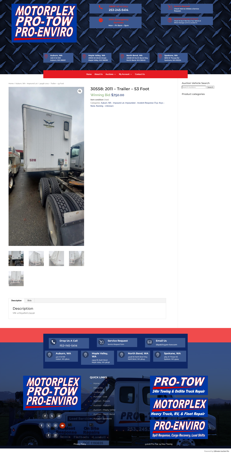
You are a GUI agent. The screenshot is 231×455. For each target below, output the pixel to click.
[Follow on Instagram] (59, 416)
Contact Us (140, 74)
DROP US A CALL (118, 6)
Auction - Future (101, 401)
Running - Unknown (104, 106)
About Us (99, 74)
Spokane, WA (171, 55)
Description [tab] (16, 300)
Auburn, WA (56, 55)
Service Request (182, 6)
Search (210, 87)
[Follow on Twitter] (52, 416)
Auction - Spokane (102, 418)
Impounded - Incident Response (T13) (141, 103)
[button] (79, 91)
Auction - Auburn (102, 405)
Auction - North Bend (104, 414)
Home (89, 74)
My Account (124, 74)
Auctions (109, 74)
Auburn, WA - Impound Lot (27, 83)
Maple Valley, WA (96, 55)
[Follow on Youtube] (62, 425)
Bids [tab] (30, 300)
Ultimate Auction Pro (221, 451)
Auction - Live (100, 396)
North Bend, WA (134, 55)
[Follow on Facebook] (45, 416)
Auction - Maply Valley (104, 409)
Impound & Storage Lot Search (186, 19)
